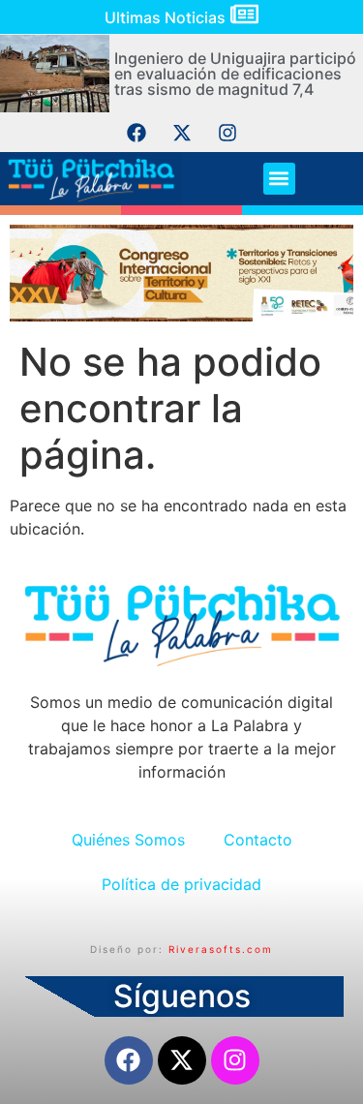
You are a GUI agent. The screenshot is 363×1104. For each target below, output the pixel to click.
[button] (279, 179)
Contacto (258, 839)
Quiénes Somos (128, 839)
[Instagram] (227, 132)
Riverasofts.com (220, 949)
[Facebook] (136, 132)
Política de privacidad (181, 884)
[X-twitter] (182, 132)
